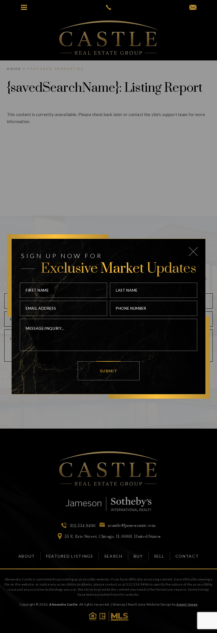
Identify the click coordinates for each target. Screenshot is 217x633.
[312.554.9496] (108, 7)
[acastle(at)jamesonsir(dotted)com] (192, 8)
